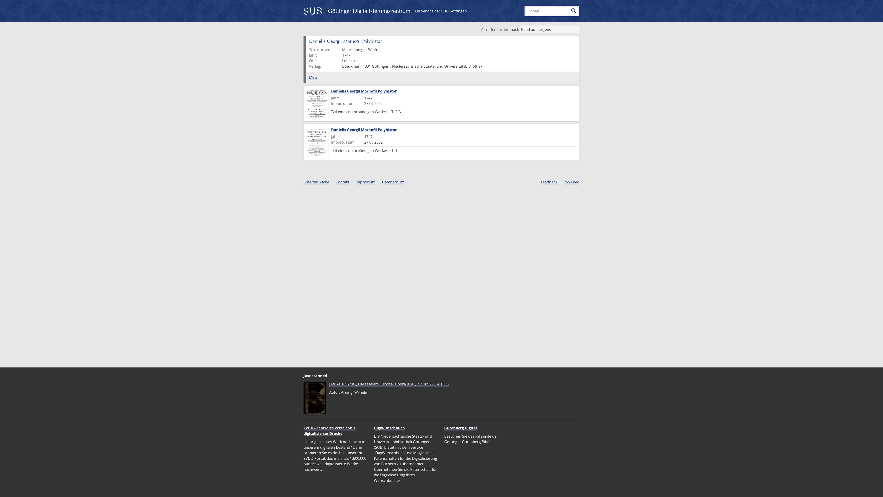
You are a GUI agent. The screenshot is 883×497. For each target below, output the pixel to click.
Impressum (366, 182)
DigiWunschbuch (389, 428)
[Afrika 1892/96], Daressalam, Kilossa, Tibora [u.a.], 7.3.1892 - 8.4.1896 (389, 384)
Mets (313, 77)
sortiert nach (508, 29)
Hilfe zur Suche (316, 182)
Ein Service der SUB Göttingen (441, 11)
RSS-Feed (571, 182)
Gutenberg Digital (460, 428)
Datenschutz (393, 182)
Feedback (549, 182)
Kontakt (342, 182)
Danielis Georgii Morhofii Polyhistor (364, 91)
